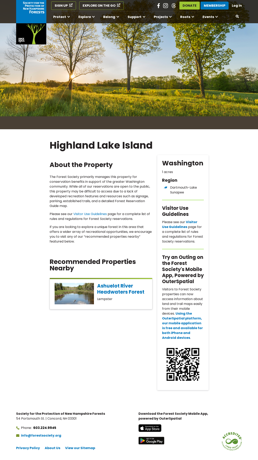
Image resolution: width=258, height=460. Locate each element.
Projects (161, 17)
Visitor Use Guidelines (90, 214)
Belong (109, 17)
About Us (52, 448)
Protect (59, 17)
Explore (84, 17)
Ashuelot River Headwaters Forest (120, 289)
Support (134, 17)
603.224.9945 (44, 427)
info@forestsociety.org (41, 435)
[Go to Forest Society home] (31, 22)
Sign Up (61, 5)
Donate (190, 5)
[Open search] (237, 16)
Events (208, 17)
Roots (185, 17)
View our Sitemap (80, 448)
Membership (214, 5)
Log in (237, 5)
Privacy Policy (28, 448)
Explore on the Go (99, 5)
